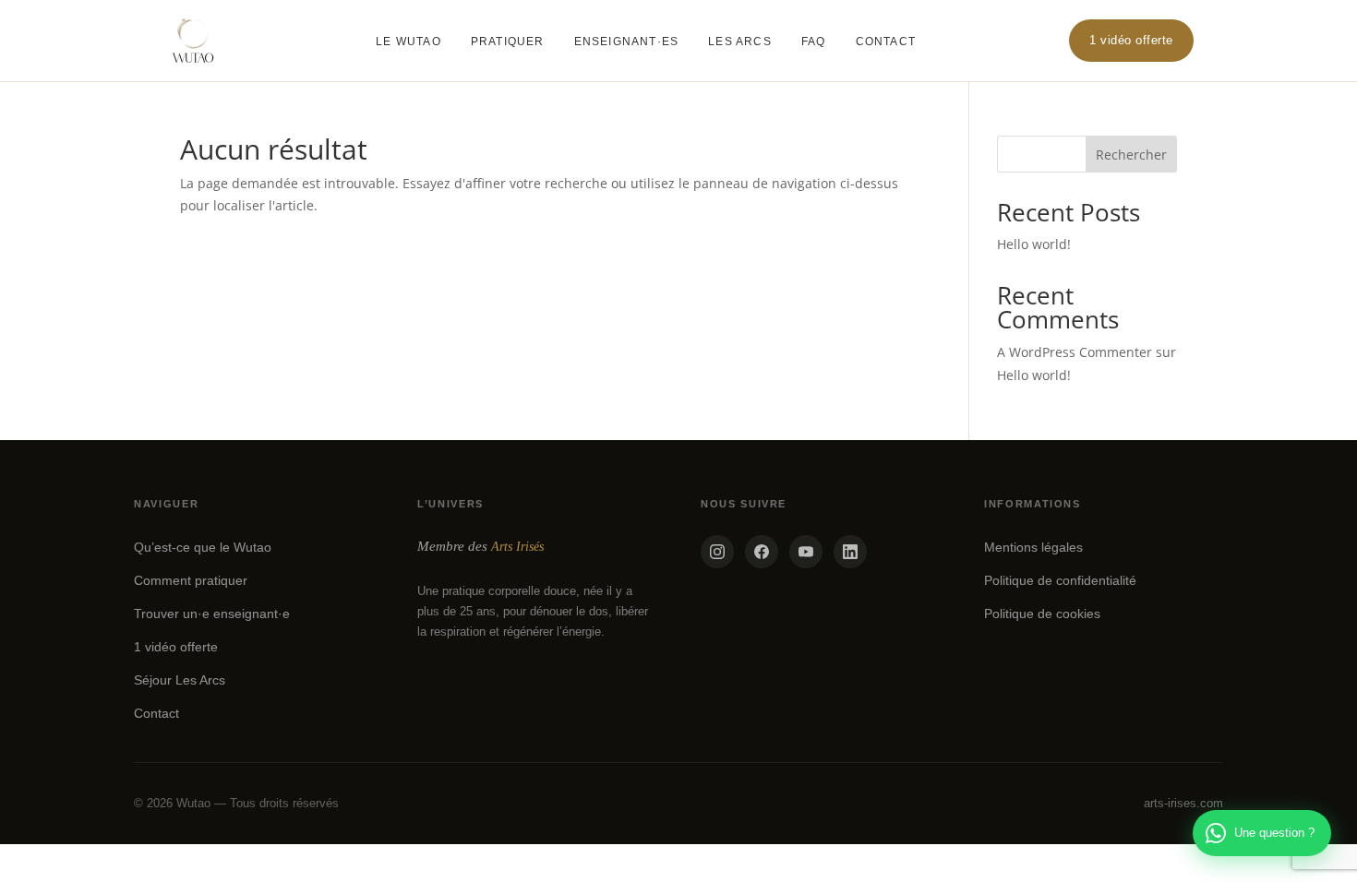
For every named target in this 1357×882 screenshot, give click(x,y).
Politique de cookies (1042, 613)
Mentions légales (1033, 547)
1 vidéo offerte (1131, 40)
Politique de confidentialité (1060, 580)
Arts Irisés (517, 547)
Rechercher (1131, 154)
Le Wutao (408, 41)
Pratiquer (508, 41)
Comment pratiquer (190, 580)
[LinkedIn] (850, 551)
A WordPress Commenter (1074, 352)
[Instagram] (717, 551)
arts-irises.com (1183, 803)
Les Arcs (740, 41)
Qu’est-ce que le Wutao (202, 547)
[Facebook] (761, 551)
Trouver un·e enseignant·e (212, 613)
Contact (886, 41)
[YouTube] (806, 551)
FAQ (813, 41)
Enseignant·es (626, 41)
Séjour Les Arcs (179, 680)
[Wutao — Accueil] (192, 40)
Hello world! (1034, 244)
